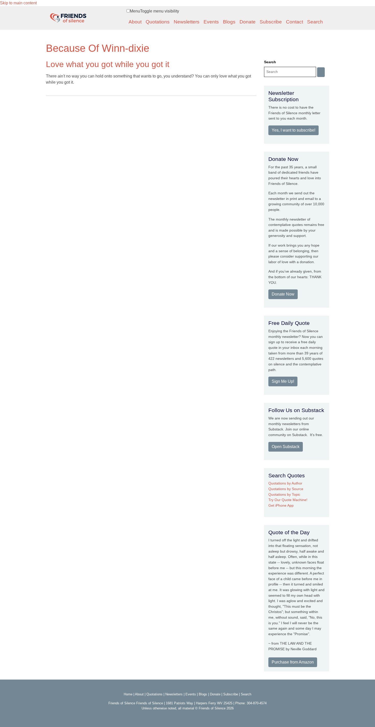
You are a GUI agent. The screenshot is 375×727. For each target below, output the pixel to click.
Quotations (158, 21)
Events (211, 21)
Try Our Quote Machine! (287, 500)
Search (315, 21)
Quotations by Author (285, 483)
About (135, 21)
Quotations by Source (285, 489)
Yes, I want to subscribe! (293, 130)
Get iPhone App (281, 505)
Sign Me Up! (283, 381)
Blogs (229, 21)
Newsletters (186, 21)
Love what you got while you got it (107, 64)
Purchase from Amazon (293, 662)
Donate (248, 21)
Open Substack (285, 446)
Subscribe (271, 21)
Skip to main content (18, 3)
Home (128, 694)
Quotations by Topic (284, 494)
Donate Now (283, 294)
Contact (294, 21)
